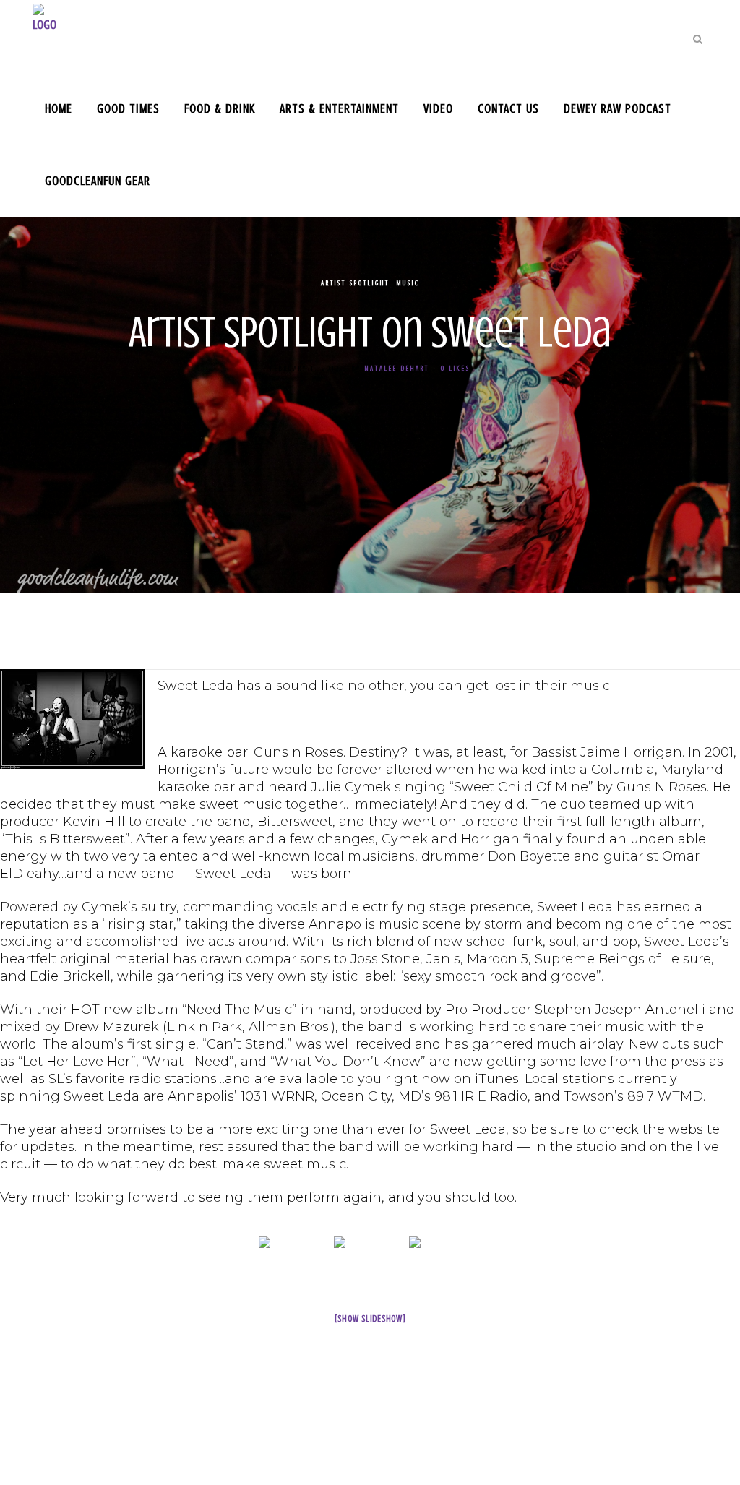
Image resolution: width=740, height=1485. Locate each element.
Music (408, 283)
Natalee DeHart (397, 368)
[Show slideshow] (370, 1318)
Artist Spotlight (355, 283)
